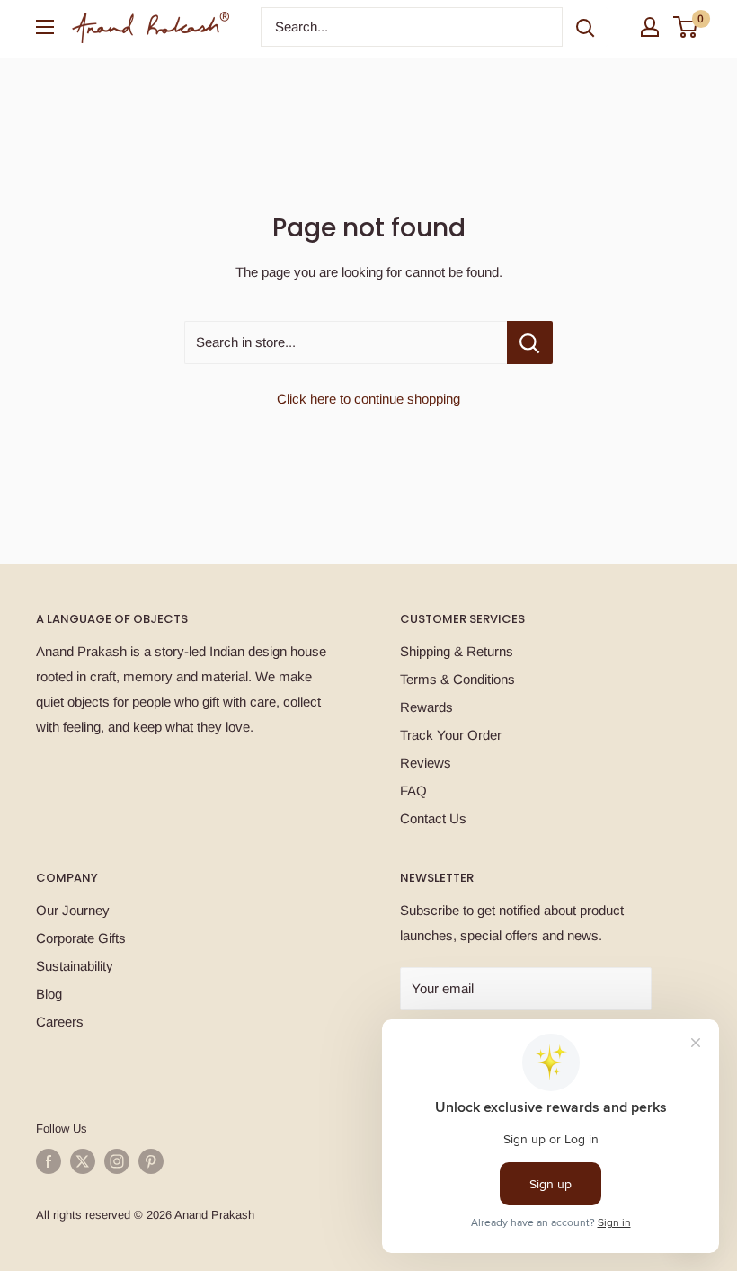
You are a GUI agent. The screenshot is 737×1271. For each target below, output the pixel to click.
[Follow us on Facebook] (48, 1161)
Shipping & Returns (456, 651)
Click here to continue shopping (368, 398)
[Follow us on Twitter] (82, 1161)
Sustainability (74, 965)
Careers (60, 1021)
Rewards (426, 707)
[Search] (585, 27)
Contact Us (433, 818)
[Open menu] (45, 27)
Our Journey (73, 910)
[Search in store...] (530, 342)
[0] (686, 27)
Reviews (425, 762)
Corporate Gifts (81, 938)
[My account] (650, 27)
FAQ (413, 790)
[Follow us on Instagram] (116, 1161)
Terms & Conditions (457, 679)
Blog (49, 993)
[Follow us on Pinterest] (151, 1161)
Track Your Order (451, 734)
